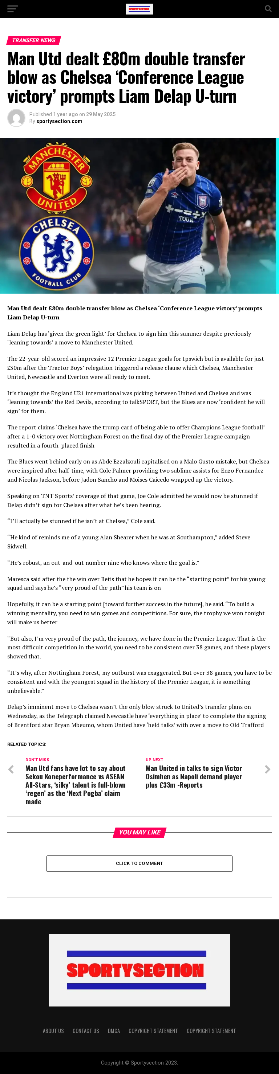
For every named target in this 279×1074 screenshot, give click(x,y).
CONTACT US (86, 1030)
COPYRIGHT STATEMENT (153, 1030)
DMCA (114, 1030)
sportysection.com (59, 121)
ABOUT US (53, 1030)
